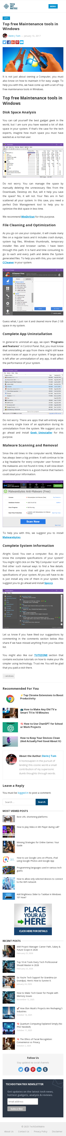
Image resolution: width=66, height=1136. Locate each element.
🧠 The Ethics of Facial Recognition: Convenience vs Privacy (34, 1041)
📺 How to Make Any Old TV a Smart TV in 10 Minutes (38, 711)
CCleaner (8, 262)
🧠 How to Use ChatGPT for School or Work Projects (41, 725)
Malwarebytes (11, 537)
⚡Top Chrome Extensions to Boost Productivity (41, 697)
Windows (9, 676)
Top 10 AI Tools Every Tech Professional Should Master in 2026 (37, 964)
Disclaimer (57, 1131)
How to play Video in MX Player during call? (38, 826)
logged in (23, 792)
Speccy (48, 583)
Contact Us (23, 1131)
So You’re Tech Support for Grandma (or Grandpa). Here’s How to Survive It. (37, 979)
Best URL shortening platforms (32, 816)
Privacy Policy (40, 1131)
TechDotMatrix (37, 1126)
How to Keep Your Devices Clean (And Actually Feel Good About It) (40, 739)
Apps (6, 18)
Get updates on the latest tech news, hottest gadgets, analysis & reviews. (30, 1093)
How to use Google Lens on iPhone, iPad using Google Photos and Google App (37, 859)
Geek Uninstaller (41, 432)
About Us (9, 1131)
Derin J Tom (14, 35)
